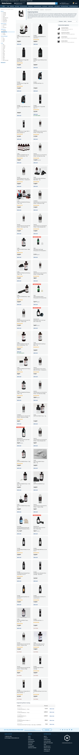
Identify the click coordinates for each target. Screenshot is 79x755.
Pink (3, 52)
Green (4, 48)
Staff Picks (12, 6)
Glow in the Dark (5, 60)
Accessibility (47, 751)
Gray (3, 56)
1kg (3, 41)
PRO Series (5, 19)
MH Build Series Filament (73, 6)
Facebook (60, 730)
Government (31, 746)
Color (2, 43)
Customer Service (23, 0)
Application (42, 9)
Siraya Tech (5, 21)
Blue (3, 49)
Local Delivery (47, 741)
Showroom (31, 739)
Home (29, 9)
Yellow (4, 47)
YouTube (72, 730)
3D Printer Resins (36, 9)
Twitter (63, 730)
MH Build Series (5, 17)
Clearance (61, 21)
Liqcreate (4, 13)
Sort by (65, 21)
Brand (2, 11)
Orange (4, 45)
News (29, 738)
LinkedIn (67, 730)
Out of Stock (36, 628)
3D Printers (17, 6)
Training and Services (37, 6)
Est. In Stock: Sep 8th (37, 115)
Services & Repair (32, 747)
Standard (4, 30)
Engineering (5, 31)
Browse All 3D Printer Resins (7, 9)
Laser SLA (4, 27)
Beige (4, 53)
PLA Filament (44, 6)
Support (30, 744)
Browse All (3, 62)
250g (4, 38)
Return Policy (47, 746)
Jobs (45, 744)
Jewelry (4, 34)
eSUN (4, 16)
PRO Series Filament (64, 6)
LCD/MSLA (5, 24)
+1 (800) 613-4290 (29, 0)
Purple (4, 51)
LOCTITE (4, 15)
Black (4, 57)
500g (4, 40)
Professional (31, 741)
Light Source (3, 23)
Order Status (47, 739)
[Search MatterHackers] (56, 3)
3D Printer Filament (23, 6)
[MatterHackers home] (6, 3)
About (45, 736)
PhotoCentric (5, 20)
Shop (29, 736)
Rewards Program (48, 742)
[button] (20, 3)
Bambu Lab (30, 6)
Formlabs (4, 12)
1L (3, 37)
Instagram (65, 730)
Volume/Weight (4, 36)
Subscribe (47, 729)
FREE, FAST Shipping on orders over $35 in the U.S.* (10, 0)
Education (30, 742)
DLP (3, 26)
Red (3, 44)
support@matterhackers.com (12, 738)
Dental (4, 33)
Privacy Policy (47, 747)
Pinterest (69, 730)
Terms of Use (47, 749)
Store (31, 9)
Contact (46, 738)
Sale (8, 6)
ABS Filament (50, 6)
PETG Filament (57, 6)
